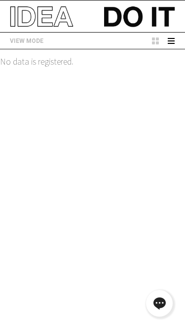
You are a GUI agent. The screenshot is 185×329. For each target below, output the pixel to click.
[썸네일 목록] (155, 40)
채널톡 (159, 303)
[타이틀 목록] (171, 40)
